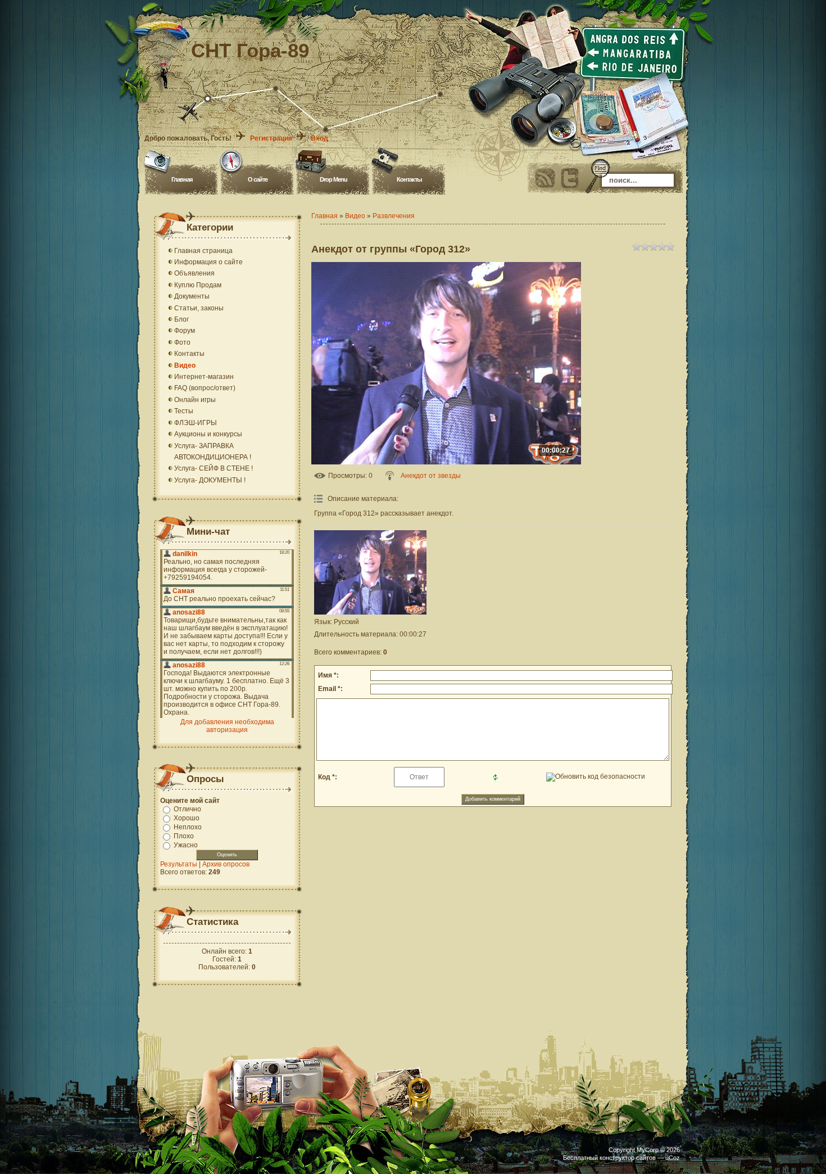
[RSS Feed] (545, 178)
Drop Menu (333, 179)
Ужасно (186, 845)
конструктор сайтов (628, 1157)
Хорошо (186, 818)
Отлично (187, 809)
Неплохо (188, 827)
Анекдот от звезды (431, 476)
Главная (181, 179)
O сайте (257, 179)
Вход (319, 138)
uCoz (672, 1157)
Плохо (184, 836)
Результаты (178, 864)
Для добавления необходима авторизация (227, 726)
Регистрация (271, 138)
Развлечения (394, 216)
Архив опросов (225, 864)
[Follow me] (570, 178)
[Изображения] (370, 572)
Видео (355, 216)
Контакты (409, 179)
